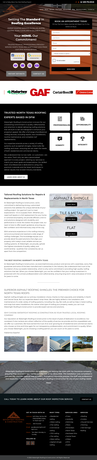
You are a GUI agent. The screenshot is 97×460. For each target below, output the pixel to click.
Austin (68, 445)
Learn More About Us (16, 177)
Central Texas (71, 436)
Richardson (70, 428)
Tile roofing (54, 436)
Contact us (91, 9)
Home (41, 9)
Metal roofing (55, 422)
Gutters (84, 419)
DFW (68, 442)
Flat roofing (54, 425)
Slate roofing (54, 439)
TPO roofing (54, 433)
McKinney (69, 422)
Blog (73, 9)
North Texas (70, 430)
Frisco (68, 416)
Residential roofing (54, 417)
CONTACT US (38, 74)
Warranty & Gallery (81, 9)
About (46, 9)
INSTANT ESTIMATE (16, 74)
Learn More (71, 204)
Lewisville (69, 419)
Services (52, 9)
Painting (84, 425)
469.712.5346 (88, 2)
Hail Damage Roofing (85, 429)
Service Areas (67, 9)
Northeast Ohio (71, 433)
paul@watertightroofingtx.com (38, 428)
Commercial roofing (54, 429)
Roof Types (59, 9)
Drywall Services (87, 422)
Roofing (84, 416)
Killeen (68, 439)
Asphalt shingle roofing (55, 443)
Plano (68, 425)
